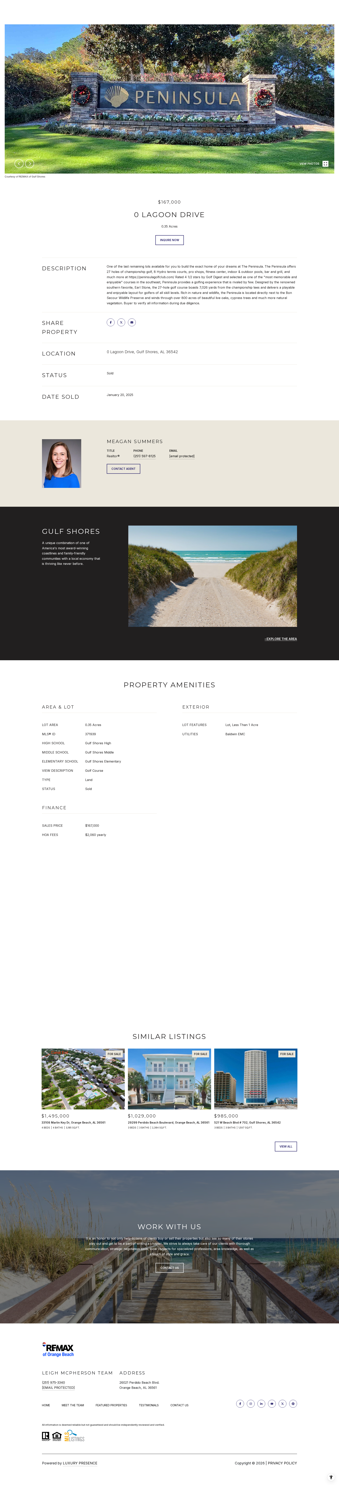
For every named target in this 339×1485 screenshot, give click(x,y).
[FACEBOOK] (240, 1404)
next (29, 163)
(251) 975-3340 (53, 1382)
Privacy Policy (282, 1463)
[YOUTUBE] (272, 1404)
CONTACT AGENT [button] (123, 468)
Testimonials (149, 1405)
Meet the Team (73, 1405)
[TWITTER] (282, 1404)
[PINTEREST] (293, 1404)
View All (286, 1146)
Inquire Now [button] (169, 240)
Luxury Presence (80, 1463)
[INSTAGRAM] (251, 1404)
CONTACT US (179, 1405)
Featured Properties (111, 1405)
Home (46, 1405)
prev (19, 163)
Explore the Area (282, 639)
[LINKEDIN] (261, 1404)
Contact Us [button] (169, 1267)
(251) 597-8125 (144, 456)
